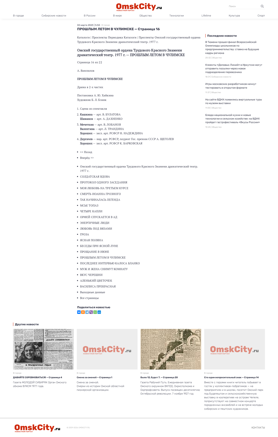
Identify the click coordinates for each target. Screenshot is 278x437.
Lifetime (206, 15)
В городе (18, 15)
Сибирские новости (54, 15)
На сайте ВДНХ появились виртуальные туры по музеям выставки (233, 101)
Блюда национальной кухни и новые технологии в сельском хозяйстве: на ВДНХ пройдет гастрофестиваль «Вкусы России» (232, 118)
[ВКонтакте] (79, 312)
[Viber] (91, 312)
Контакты (258, 427)
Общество (145, 15)
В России (89, 15)
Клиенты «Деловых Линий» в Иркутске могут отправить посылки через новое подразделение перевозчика (233, 68)
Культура (234, 15)
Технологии (176, 15)
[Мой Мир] (99, 312)
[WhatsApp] (95, 312)
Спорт (261, 15)
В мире (117, 15)
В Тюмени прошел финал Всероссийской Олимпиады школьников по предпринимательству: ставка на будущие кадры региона (232, 47)
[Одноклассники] (83, 312)
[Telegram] (87, 312)
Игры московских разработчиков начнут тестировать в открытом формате (230, 85)
